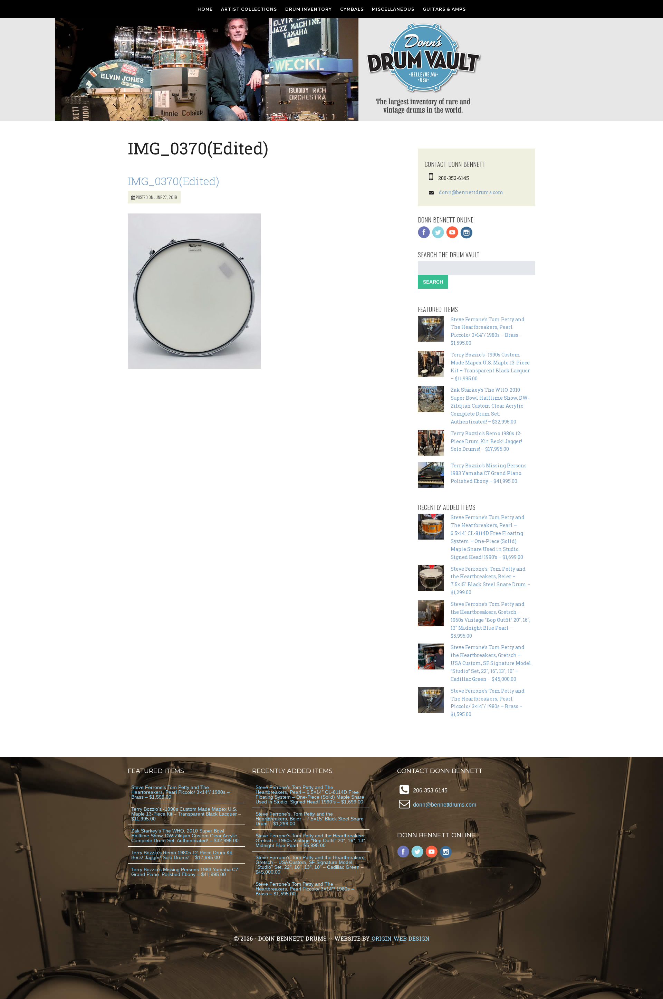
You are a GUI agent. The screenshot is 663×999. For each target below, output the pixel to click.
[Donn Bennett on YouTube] (452, 237)
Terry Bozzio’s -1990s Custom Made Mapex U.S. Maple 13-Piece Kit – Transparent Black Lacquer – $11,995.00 (186, 813)
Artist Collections (249, 9)
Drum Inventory (308, 9)
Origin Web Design (401, 938)
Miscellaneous (393, 9)
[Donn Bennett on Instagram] (466, 237)
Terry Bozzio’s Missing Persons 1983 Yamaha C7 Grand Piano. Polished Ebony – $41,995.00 (489, 473)
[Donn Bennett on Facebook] (424, 237)
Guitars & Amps (444, 9)
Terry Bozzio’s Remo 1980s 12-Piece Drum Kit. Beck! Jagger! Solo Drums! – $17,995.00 (486, 441)
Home (205, 9)
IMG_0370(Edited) (173, 180)
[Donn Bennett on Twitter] (438, 237)
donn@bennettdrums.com (471, 192)
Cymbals (352, 9)
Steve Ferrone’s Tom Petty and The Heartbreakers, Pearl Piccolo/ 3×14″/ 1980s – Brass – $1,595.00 (180, 792)
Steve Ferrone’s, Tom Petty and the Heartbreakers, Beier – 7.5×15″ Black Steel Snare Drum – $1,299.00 (310, 818)
